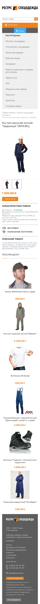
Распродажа (13, 36)
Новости (10, 553)
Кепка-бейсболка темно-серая (20, 292)
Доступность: (7, 210)
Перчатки (10, 95)
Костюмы (5, 115)
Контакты (10, 558)
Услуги (9, 545)
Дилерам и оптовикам (15, 547)
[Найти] (36, 19)
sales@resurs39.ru (16, 573)
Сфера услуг (12, 78)
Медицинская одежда (16, 89)
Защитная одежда (14, 53)
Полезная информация (16, 550)
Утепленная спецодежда (17, 47)
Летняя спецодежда (15, 41)
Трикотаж (10, 101)
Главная (5, 113)
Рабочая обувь (13, 58)
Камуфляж (10, 64)
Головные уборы (13, 106)
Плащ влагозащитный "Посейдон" (20, 502)
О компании (11, 555)
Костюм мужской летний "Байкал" (20, 334)
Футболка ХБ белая (20, 376)
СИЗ (7, 83)
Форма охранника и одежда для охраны (19, 71)
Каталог (13, 25)
